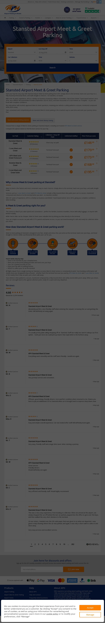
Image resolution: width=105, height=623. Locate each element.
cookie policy (52, 614)
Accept (90, 607)
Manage (90, 614)
